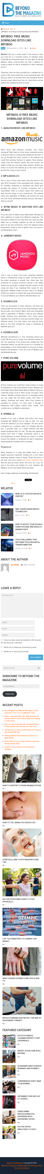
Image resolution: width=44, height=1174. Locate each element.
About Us (4, 1166)
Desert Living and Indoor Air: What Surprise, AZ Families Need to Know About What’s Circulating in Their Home (22, 718)
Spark (34, 48)
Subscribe (10, 694)
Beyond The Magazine (15, 1163)
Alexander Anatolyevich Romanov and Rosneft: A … (29, 1068)
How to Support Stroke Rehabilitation (21, 785)
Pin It (13, 483)
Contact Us (14, 1166)
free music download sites (32, 460)
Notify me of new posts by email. (16, 652)
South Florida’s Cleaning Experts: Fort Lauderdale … (28, 1038)
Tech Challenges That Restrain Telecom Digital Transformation (27, 542)
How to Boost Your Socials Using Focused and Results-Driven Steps (29, 527)
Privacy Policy (36, 1166)
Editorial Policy (24, 1166)
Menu (7, 23)
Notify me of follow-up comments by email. (20, 647)
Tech (3, 48)
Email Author (29, 565)
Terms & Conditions (22, 1168)
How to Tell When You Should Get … (20, 822)
